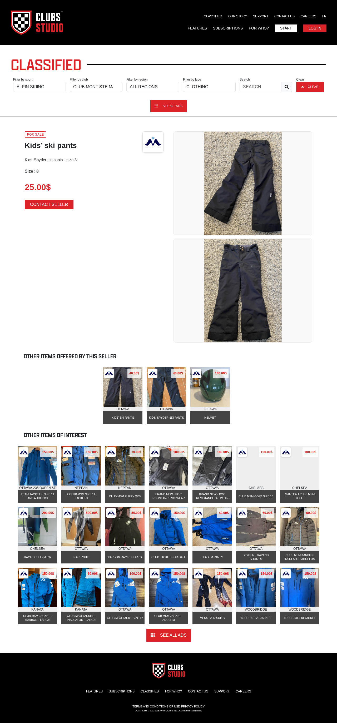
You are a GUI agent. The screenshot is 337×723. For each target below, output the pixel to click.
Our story (237, 16)
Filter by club (79, 79)
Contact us (284, 16)
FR (324, 16)
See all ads (172, 106)
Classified (213, 16)
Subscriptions (228, 28)
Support (260, 16)
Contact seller (49, 204)
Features (197, 28)
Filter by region (137, 79)
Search (245, 79)
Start (286, 28)
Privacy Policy (193, 706)
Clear (300, 79)
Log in (315, 28)
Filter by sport (22, 79)
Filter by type (192, 79)
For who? (259, 28)
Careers (308, 16)
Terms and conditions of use (156, 706)
